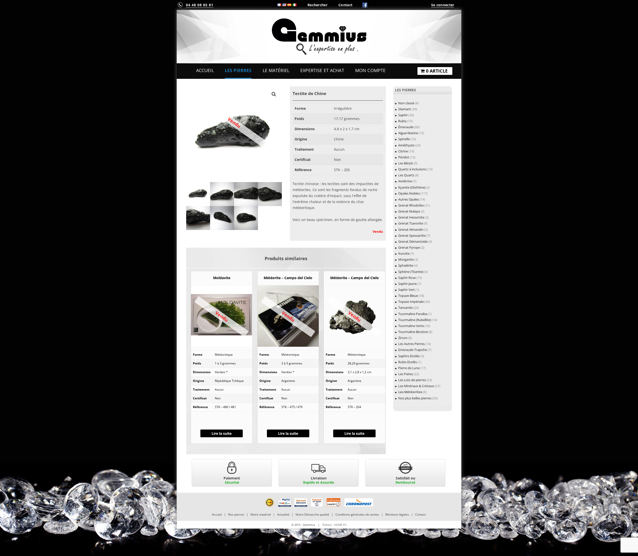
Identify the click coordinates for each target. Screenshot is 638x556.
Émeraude (405, 127)
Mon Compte (370, 70)
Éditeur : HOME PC (334, 525)
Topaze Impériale (411, 301)
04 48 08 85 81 (199, 4)
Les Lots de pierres (412, 380)
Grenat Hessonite (411, 217)
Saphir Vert (406, 289)
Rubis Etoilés (407, 362)
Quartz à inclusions (412, 169)
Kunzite (403, 253)
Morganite (406, 259)
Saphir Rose (407, 277)
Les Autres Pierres (411, 343)
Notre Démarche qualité (312, 514)
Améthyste (406, 145)
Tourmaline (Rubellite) (414, 320)
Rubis (402, 121)
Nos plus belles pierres (414, 398)
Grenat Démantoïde (413, 241)
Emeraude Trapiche (412, 349)
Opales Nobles (409, 193)
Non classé (406, 103)
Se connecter (442, 4)
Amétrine (405, 181)
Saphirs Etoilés (409, 356)
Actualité (283, 514)
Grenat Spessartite (412, 235)
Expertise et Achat (322, 70)
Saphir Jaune (407, 283)
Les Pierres (238, 70)
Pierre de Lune (409, 368)
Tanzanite (405, 307)
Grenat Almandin (410, 229)
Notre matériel (260, 514)
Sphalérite (405, 265)
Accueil (205, 70)
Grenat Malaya (409, 211)
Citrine (403, 151)
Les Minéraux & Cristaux (416, 386)
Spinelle (404, 139)
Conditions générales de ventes (357, 514)
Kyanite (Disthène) (411, 187)
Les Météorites (410, 392)
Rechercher (317, 4)
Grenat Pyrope (409, 247)
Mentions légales (397, 514)
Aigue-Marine (408, 133)
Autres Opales (408, 199)
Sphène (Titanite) (410, 271)
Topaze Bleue (408, 295)
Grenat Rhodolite (411, 205)
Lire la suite (222, 433)
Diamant (404, 109)
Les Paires (405, 374)
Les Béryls (405, 163)
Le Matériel (276, 70)
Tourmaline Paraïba (412, 314)
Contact (345, 4)
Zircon (402, 337)
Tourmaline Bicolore (413, 332)
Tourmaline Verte (411, 326)
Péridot (403, 157)
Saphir (403, 115)
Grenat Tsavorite (410, 223)
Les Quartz (406, 175)
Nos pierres (236, 514)
